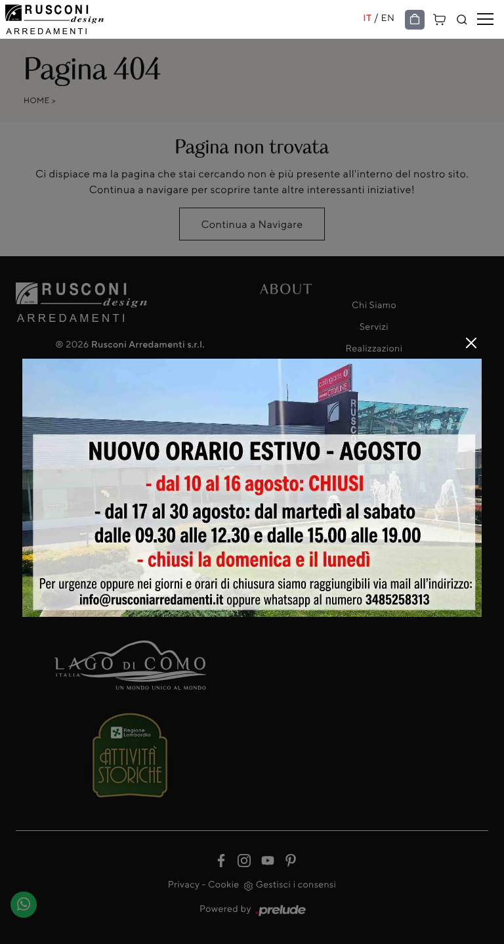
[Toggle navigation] (485, 20)
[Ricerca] (462, 20)
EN (388, 18)
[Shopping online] (415, 20)
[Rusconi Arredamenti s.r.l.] (184, 19)
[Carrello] (439, 18)
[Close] (471, 343)
